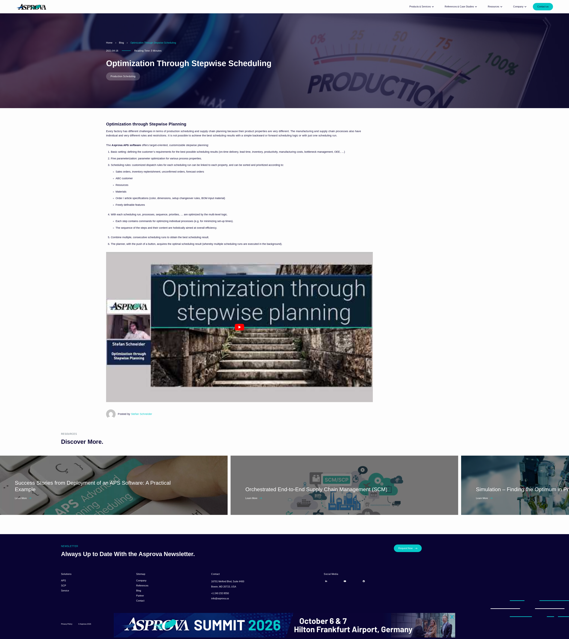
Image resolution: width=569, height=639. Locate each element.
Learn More (21, 498)
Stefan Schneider (141, 414)
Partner (140, 595)
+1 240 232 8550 (220, 593)
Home (109, 42)
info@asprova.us (220, 598)
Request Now (405, 548)
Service (65, 590)
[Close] (452, 617)
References (142, 585)
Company (141, 580)
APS (63, 580)
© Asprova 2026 (84, 624)
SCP (63, 585)
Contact (140, 600)
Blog (121, 42)
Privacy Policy (66, 624)
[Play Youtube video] (239, 327)
